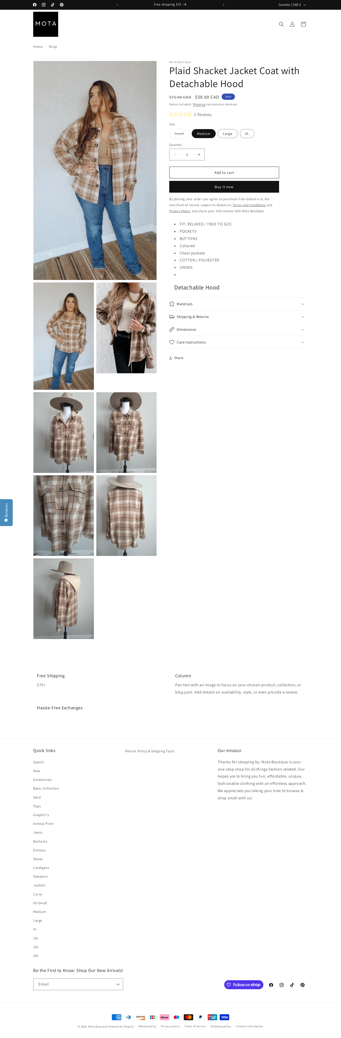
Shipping (199, 104)
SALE (37, 797)
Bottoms (40, 841)
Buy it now (224, 186)
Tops (37, 806)
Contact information (249, 1026)
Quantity (175, 145)
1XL (36, 938)
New (36, 770)
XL (247, 133)
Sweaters (40, 876)
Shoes (38, 858)
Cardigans (41, 867)
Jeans (38, 832)
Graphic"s (41, 814)
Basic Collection (46, 788)
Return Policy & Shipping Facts (149, 751)
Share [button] (178, 358)
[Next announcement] (223, 5)
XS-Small (40, 902)
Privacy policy (170, 1026)
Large (227, 133)
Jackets (39, 885)
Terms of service (194, 1026)
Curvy (37, 894)
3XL (36, 955)
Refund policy (147, 1026)
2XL (36, 946)
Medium (203, 133)
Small (181, 134)
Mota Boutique (97, 1026)
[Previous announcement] (117, 5)
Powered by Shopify (121, 1026)
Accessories (42, 779)
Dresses (39, 850)
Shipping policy (220, 1026)
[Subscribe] (117, 984)
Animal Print (43, 823)
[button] (281, 24)
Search (38, 762)
